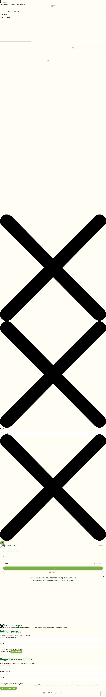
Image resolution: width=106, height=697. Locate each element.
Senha (2, 643)
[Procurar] (2, 543)
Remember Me (8, 563)
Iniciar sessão (16, 651)
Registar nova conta (8, 688)
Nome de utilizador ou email (8, 637)
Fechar (101, 545)
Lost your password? (98, 563)
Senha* (5, 557)
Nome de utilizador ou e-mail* (10, 551)
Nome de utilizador (6, 665)
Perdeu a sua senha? (6, 655)
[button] (5, 4)
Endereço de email (5, 671)
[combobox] (53, 432)
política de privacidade (92, 685)
